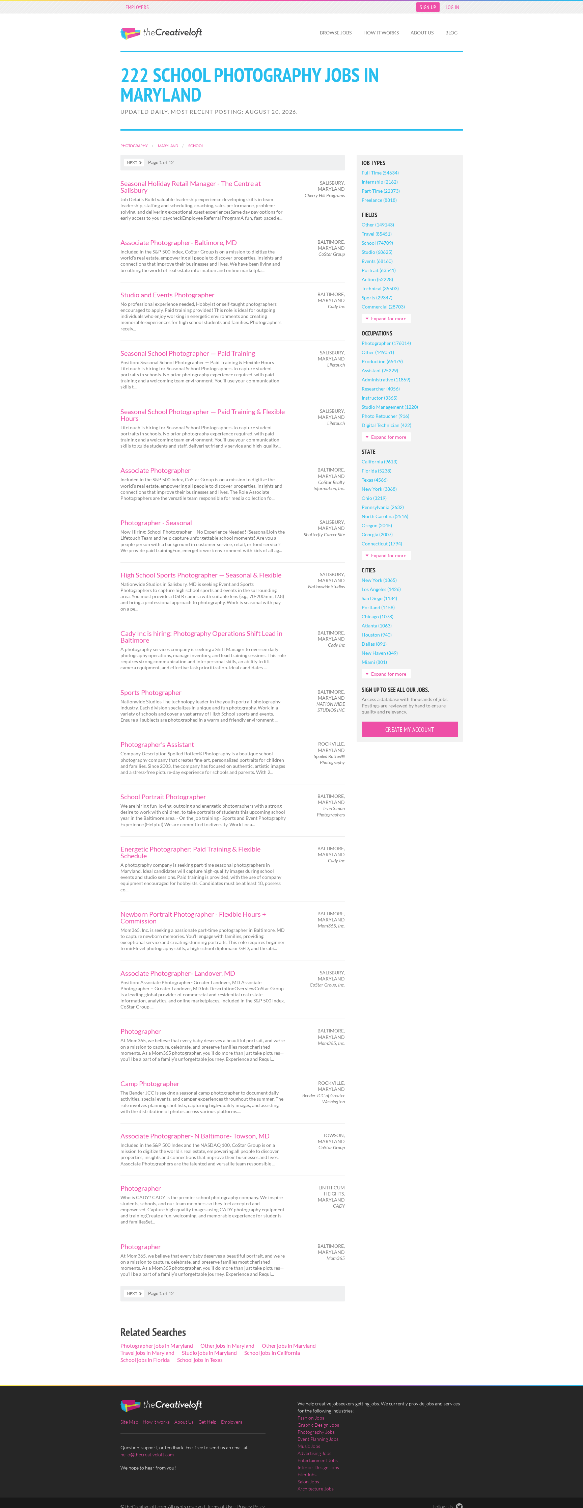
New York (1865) (379, 580)
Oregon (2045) (377, 525)
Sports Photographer (151, 692)
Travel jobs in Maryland (147, 1352)
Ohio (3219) (374, 498)
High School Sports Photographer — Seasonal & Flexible (200, 574)
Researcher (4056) (381, 389)
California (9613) (379, 461)
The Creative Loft (161, 34)
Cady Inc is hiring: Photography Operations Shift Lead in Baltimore (201, 636)
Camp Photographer (149, 1083)
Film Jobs (307, 1474)
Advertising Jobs (314, 1453)
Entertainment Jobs (318, 1460)
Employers (137, 7)
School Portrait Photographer (163, 796)
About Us (422, 32)
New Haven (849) (380, 653)
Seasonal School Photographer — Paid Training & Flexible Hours (202, 415)
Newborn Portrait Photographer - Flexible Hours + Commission (193, 917)
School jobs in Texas (200, 1359)
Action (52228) (377, 279)
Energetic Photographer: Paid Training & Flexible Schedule (190, 852)
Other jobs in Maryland (227, 1345)
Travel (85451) (377, 234)
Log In (453, 7)
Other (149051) (378, 352)
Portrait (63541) (379, 270)
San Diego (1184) (379, 598)
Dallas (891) (374, 644)
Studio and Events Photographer (167, 294)
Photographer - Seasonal (156, 522)
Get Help (207, 1422)
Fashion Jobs (311, 1418)
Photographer (140, 1031)
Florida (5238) (376, 471)
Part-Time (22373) (381, 191)
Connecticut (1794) (382, 543)
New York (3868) (379, 489)
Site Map (129, 1422)
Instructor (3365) (379, 398)
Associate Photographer (155, 470)
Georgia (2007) (377, 534)
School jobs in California (272, 1352)
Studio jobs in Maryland (209, 1352)
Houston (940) (377, 635)
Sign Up (428, 7)
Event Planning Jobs (318, 1439)
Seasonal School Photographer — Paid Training (187, 353)
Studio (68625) (377, 252)
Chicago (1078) (377, 616)
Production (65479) (382, 361)
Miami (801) (374, 662)
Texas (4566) (375, 480)
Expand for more (388, 318)
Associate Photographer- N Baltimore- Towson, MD (195, 1135)
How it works (381, 32)
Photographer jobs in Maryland (156, 1345)
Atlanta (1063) (377, 625)
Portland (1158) (378, 607)
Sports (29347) (377, 297)
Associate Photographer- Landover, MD (177, 973)
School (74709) (377, 243)
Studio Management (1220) (390, 407)
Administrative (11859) (386, 379)
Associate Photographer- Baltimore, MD (178, 242)
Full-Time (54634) (380, 173)
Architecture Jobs (316, 1488)
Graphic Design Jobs (318, 1425)
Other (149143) (378, 224)
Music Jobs (309, 1446)
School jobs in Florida (145, 1359)
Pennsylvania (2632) (383, 507)
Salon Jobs (308, 1481)
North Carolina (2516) (385, 516)
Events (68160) (377, 261)
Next (132, 162)
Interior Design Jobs (318, 1467)
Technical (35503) (380, 288)
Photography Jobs (316, 1432)
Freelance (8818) (379, 200)
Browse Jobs (336, 32)
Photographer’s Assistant (157, 744)
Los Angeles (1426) (381, 589)
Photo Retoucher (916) (385, 416)
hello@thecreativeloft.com (147, 1454)
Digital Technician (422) (386, 425)
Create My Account (409, 729)
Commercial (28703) (383, 306)
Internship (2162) (380, 182)
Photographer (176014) (386, 343)
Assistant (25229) (380, 370)
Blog (451, 32)
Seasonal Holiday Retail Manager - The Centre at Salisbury (190, 186)
